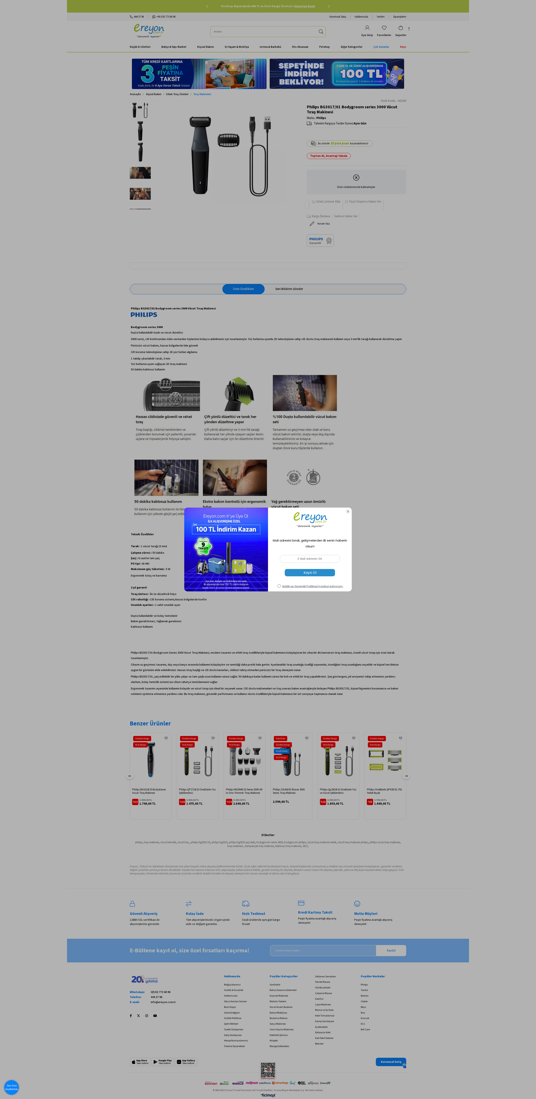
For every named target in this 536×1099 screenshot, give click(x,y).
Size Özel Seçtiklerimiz (11, 1087)
